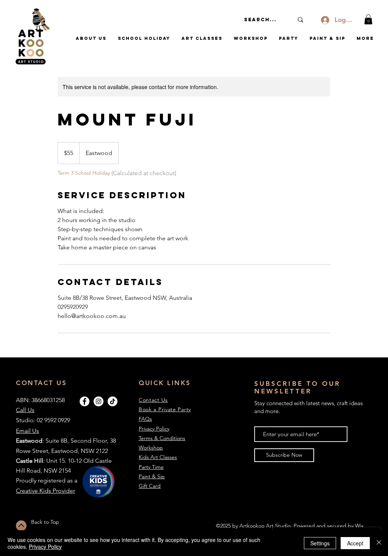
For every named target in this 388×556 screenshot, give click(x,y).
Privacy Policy (45, 546)
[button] (368, 19)
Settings (320, 543)
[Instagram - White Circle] (98, 401)
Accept (355, 543)
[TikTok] (112, 401)
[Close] (378, 543)
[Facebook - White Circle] (84, 401)
